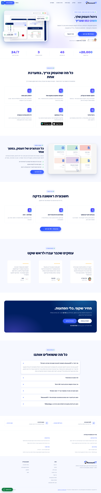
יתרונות (79, 2)
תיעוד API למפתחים (53, 482)
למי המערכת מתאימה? (71, 377)
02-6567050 (73, 325)
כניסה (16, 2)
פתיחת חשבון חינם (25, 467)
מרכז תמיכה (59, 2)
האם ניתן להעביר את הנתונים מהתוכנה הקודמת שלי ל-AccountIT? (59, 397)
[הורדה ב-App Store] (57, 123)
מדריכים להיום (94, 438)
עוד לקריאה (47, 438)
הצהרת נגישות (13, 489)
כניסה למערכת (26, 464)
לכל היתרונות (37, 172)
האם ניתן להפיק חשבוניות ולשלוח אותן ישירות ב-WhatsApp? (61, 404)
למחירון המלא (85, 321)
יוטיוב (28, 472)
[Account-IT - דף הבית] (91, 2)
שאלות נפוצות (54, 480)
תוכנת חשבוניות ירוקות (93, 449)
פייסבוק (27, 470)
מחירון (73, 2)
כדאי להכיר (47, 446)
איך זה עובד (70, 34)
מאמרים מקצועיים (53, 477)
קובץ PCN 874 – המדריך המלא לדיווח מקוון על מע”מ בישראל (86, 452)
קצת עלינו (67, 2)
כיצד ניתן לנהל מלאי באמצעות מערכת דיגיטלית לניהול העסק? (38, 443)
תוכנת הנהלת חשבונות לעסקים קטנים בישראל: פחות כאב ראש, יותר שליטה (36, 452)
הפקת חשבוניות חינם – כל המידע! (43, 449)
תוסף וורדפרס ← (9, 423)
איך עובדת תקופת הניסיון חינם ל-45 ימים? (66, 384)
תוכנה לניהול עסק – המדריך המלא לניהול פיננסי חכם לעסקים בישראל (84, 443)
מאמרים (52, 2)
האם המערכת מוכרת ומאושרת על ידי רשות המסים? (64, 391)
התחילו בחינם (9, 2)
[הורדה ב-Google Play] (46, 123)
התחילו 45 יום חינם (87, 34)
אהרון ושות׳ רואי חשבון (62, 489)
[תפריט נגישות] (2, 2)
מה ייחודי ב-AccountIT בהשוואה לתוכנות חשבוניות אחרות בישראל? (59, 363)
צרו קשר (55, 475)
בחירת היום (94, 446)
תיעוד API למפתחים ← (57, 423)
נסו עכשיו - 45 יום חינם (50, 229)
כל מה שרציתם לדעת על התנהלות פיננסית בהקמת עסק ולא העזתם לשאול (36, 440)
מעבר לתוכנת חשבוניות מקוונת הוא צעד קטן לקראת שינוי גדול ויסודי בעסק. (83, 440)
